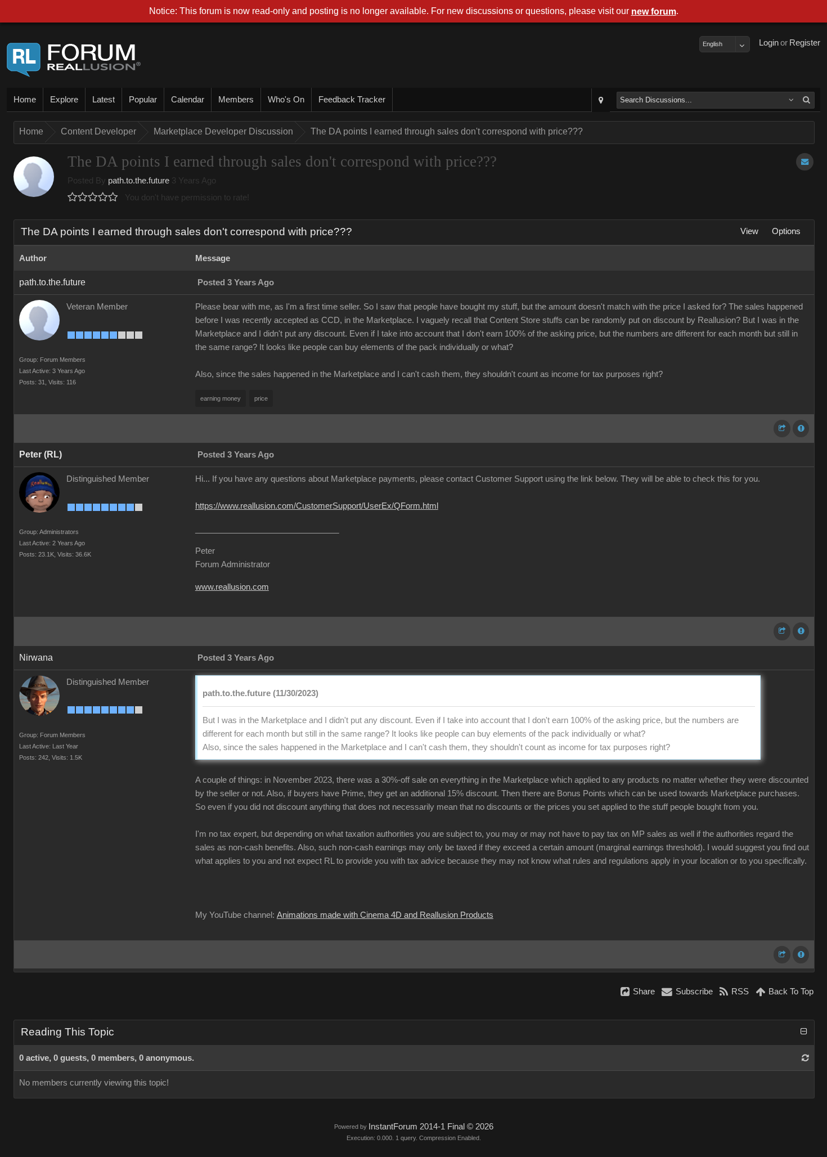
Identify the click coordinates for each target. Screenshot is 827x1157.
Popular (143, 99)
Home (25, 99)
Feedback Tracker (351, 99)
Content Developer (98, 131)
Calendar (187, 99)
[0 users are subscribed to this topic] (804, 162)
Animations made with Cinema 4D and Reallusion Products (385, 915)
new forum (653, 11)
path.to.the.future (138, 180)
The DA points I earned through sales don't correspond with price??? (447, 131)
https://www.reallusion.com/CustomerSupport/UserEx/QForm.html (316, 505)
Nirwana (36, 657)
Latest (103, 99)
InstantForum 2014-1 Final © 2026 (430, 1126)
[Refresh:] (805, 1057)
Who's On (286, 99)
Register (804, 42)
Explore (64, 99)
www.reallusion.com (232, 586)
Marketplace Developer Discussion (223, 131)
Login (769, 42)
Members (236, 99)
